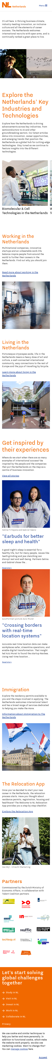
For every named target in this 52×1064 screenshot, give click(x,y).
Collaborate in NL (16, 1016)
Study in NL (12, 992)
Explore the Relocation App (17, 811)
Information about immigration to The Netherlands (23, 715)
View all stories (10, 475)
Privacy (6, 1024)
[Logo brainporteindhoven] (26, 904)
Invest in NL (12, 1004)
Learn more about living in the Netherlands (19, 373)
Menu (42, 5)
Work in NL (12, 1010)
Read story (7, 567)
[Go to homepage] (13, 4)
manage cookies (19, 1049)
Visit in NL (11, 998)
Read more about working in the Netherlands (20, 274)
